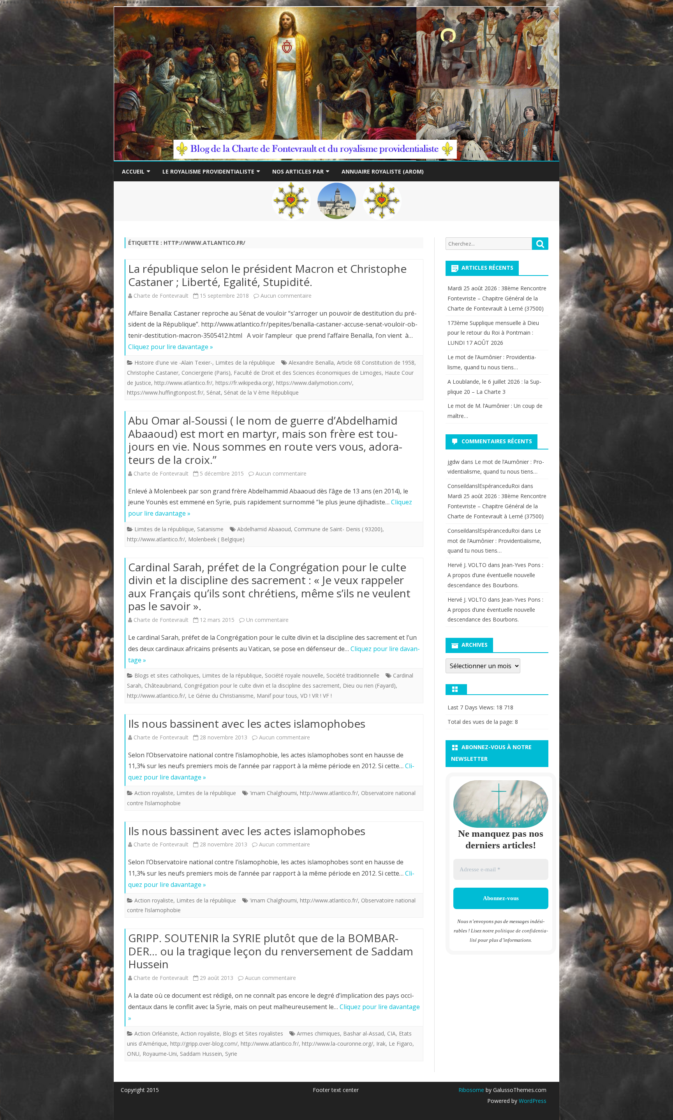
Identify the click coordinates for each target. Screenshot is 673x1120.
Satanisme (210, 529)
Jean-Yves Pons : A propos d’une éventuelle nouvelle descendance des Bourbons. (495, 575)
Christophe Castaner (152, 372)
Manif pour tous (277, 695)
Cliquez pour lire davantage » (170, 346)
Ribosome (471, 1090)
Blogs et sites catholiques (166, 675)
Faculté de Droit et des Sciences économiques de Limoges (308, 372)
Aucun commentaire (286, 295)
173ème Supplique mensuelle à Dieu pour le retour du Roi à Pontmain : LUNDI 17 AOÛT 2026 (493, 333)
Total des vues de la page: (481, 721)
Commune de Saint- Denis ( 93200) (338, 529)
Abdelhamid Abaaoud (264, 529)
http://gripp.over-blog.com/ (204, 1043)
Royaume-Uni (160, 1053)
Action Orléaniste (156, 1033)
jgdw (453, 461)
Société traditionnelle (352, 675)
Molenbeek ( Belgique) (216, 539)
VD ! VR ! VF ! (316, 695)
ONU (133, 1053)
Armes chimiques (318, 1033)
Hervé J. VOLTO (466, 565)
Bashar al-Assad (363, 1033)
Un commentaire (267, 619)
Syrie (231, 1053)
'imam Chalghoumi (273, 793)
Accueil (133, 171)
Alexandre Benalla (311, 362)
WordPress (531, 1100)
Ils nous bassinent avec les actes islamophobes (246, 723)
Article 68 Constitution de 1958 (375, 362)
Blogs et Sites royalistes (253, 1033)
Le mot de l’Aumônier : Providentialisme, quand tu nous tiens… (494, 541)
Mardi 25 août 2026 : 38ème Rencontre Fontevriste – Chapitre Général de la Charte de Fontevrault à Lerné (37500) (496, 298)
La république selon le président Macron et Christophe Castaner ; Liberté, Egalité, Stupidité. (267, 275)
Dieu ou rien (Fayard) (369, 685)
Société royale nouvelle (294, 675)
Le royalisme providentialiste (208, 171)
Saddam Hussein (201, 1053)
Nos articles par (298, 171)
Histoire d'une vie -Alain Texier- (173, 362)
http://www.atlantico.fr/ (183, 382)
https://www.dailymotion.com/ (314, 382)
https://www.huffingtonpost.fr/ (165, 392)
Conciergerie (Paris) (206, 372)
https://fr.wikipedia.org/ (244, 382)
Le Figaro (400, 1043)
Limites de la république (245, 362)
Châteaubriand (162, 685)
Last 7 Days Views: (471, 707)
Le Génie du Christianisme (221, 695)
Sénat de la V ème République (261, 392)
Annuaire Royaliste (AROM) (383, 171)
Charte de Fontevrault (161, 295)
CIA (391, 1033)
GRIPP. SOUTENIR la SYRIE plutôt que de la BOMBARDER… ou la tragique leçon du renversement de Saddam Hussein (270, 950)
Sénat (213, 392)
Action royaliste (153, 793)
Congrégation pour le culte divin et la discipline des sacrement (262, 685)
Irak (381, 1043)
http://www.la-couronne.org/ (337, 1043)
